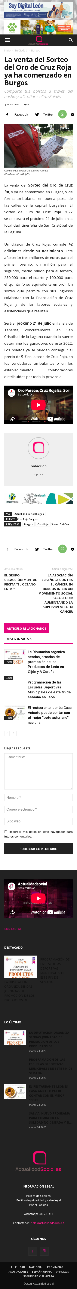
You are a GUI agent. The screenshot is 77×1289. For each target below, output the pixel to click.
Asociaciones (18, 1271)
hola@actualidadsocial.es (47, 1223)
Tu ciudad (18, 1267)
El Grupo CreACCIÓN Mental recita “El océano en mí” (20, 582)
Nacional (36, 1267)
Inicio (7, 50)
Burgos (35, 50)
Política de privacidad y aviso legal (38, 1200)
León (9, 662)
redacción (38, 466)
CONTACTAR (13, 929)
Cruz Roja (43, 524)
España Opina (42, 1271)
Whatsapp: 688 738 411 (38, 1214)
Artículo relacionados (26, 628)
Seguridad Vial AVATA (38, 1276)
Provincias (55, 1267)
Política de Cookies (38, 1196)
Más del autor (19, 639)
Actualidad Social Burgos (29, 513)
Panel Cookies (38, 1205)
